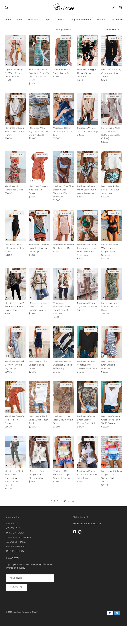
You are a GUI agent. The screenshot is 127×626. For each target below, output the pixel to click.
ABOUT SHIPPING (16, 541)
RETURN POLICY (15, 551)
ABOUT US (12, 523)
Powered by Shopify (30, 612)
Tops (47, 19)
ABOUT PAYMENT (15, 546)
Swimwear (117, 19)
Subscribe (16, 587)
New (19, 19)
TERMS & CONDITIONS (18, 537)
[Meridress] (63, 7)
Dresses (60, 19)
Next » (73, 501)
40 (65, 501)
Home (7, 19)
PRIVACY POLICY (15, 532)
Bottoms (101, 19)
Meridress (17, 612)
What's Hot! (33, 19)
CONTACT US (13, 528)
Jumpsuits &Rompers (80, 19)
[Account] (113, 7)
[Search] (6, 7)
